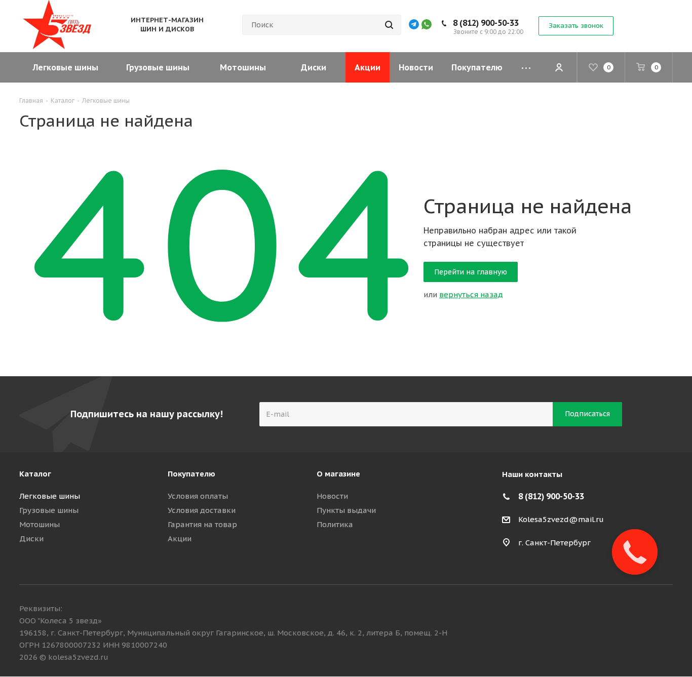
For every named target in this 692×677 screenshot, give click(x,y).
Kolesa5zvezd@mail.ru (561, 519)
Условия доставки (202, 510)
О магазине (338, 474)
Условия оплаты (198, 496)
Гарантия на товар (202, 524)
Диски (31, 538)
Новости (332, 496)
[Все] (526, 67)
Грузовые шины (49, 510)
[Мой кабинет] (558, 67)
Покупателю (191, 474)
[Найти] (389, 25)
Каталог (35, 474)
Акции (179, 538)
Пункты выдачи (346, 510)
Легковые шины (49, 496)
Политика (335, 524)
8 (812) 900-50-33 (486, 23)
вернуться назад (471, 294)
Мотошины (39, 524)
